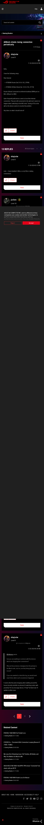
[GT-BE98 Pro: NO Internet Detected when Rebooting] (37, 149)
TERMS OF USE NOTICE (16, 806)
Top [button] (3, 820)
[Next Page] (29, 716)
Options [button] (41, 33)
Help (36, 9)
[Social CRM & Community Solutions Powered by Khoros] (37, 821)
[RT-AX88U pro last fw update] (40, 149)
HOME (12, 795)
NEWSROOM (19, 795)
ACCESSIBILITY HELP (31, 795)
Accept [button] (31, 223)
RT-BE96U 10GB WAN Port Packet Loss (15, 733)
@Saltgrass (10, 654)
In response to (24, 643)
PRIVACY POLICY (28, 806)
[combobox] (22, 22)
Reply (22, 138)
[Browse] (3, 9)
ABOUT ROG (5, 795)
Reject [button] (13, 223)
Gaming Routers (8, 33)
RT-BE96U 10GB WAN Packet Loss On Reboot (16, 777)
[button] (6, 130)
